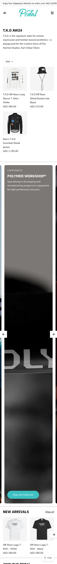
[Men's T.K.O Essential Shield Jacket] (15, 123)
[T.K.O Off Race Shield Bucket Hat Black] (42, 79)
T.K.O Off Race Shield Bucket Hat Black (39, 98)
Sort (8, 61)
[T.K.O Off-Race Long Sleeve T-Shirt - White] (15, 79)
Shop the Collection (23, 494)
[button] (3, 334)
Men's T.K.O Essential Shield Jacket (11, 143)
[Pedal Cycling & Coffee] (28, 13)
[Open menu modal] (4, 13)
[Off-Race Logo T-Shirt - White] (15, 529)
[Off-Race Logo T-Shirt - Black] (42, 529)
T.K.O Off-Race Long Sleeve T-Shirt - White (14, 98)
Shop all (49, 511)
